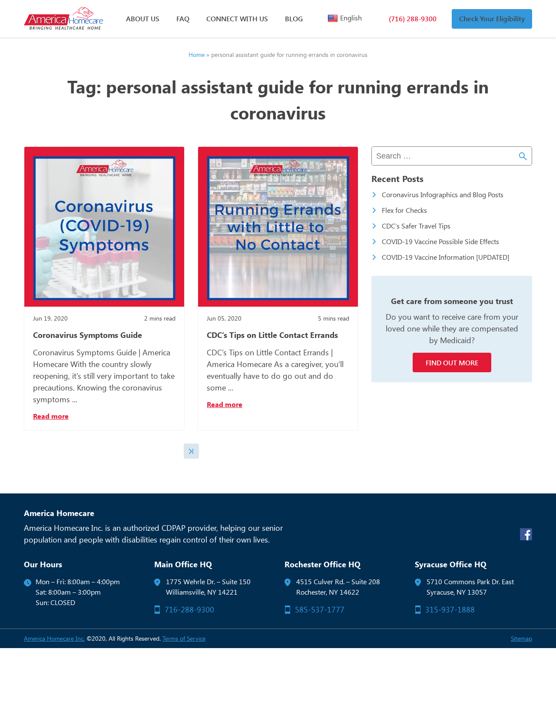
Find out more (452, 362)
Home (197, 54)
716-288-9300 (189, 609)
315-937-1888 (450, 609)
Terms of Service (183, 638)
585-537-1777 (319, 609)
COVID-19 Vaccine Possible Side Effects (440, 241)
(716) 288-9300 (413, 18)
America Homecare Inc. (54, 638)
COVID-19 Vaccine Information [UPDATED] (446, 256)
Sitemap (521, 638)
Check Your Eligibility (492, 18)
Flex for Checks (404, 210)
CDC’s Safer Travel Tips (416, 225)
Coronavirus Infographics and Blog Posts (442, 194)
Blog (294, 18)
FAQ (182, 18)
